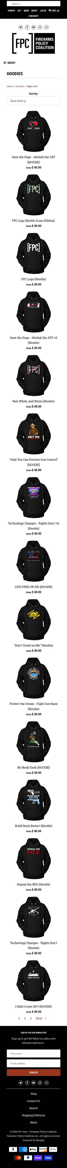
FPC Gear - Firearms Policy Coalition (37, 1131)
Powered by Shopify (33, 1140)
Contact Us (33, 1101)
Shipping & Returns (33, 1115)
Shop (34, 1093)
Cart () (55, 10)
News (26, 10)
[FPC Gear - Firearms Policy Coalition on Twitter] (20, 27)
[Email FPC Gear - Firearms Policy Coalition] (46, 27)
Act (19, 10)
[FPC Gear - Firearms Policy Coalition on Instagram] (40, 27)
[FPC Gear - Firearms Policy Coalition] (33, 44)
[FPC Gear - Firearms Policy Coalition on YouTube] (33, 27)
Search (33, 1108)
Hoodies (15, 73)
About (34, 10)
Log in (43, 10)
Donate (11, 10)
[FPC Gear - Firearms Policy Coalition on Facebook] (27, 27)
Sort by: (33, 93)
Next (39, 1018)
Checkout (33, 16)
